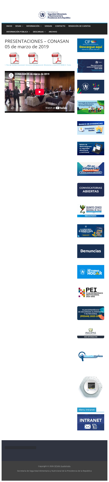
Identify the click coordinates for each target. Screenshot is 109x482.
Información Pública (17, 31)
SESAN (18, 26)
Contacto (60, 26)
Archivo (53, 31)
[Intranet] (90, 415)
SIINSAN (48, 26)
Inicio (9, 26)
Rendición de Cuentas (79, 26)
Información (32, 26)
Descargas (38, 31)
